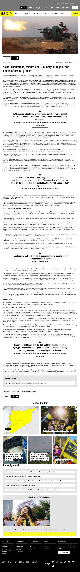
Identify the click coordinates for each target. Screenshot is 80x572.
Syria (18, 391)
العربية (45, 8)
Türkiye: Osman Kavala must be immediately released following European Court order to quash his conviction (30, 472)
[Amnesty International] (6, 13)
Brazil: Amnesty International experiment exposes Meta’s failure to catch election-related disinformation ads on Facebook (33, 481)
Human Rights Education (19, 548)
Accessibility (15, 562)
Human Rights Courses (19, 552)
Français (38, 8)
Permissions (27, 562)
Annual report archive (21, 555)
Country (8, 428)
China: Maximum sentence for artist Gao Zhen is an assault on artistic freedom (23, 476)
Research (46, 550)
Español (30, 8)
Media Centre (19, 546)
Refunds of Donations (34, 562)
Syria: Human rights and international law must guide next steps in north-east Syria (14, 457)
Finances (4, 553)
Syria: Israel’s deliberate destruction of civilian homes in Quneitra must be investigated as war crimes (39, 457)
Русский (65, 8)
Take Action (33, 548)
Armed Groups (7, 391)
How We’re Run (6, 548)
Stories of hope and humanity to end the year (58, 431)
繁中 (57, 8)
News (13, 391)
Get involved (35, 541)
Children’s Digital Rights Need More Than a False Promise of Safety (21, 485)
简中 (52, 8)
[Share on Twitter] (17, 58)
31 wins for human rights (64, 460)
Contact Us (5, 546)
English (23, 8)
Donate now (40, 534)
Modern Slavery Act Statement (7, 550)
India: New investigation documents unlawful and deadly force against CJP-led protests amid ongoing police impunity (32, 490)
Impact (45, 428)
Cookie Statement (21, 562)
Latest (46, 541)
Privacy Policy (3, 562)
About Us (5, 541)
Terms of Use (9, 562)
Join (31, 546)
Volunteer (32, 550)
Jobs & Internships (64, 552)
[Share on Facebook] (13, 58)
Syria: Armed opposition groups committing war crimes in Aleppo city (27, 383)
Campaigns (47, 548)
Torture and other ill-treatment (29, 391)
